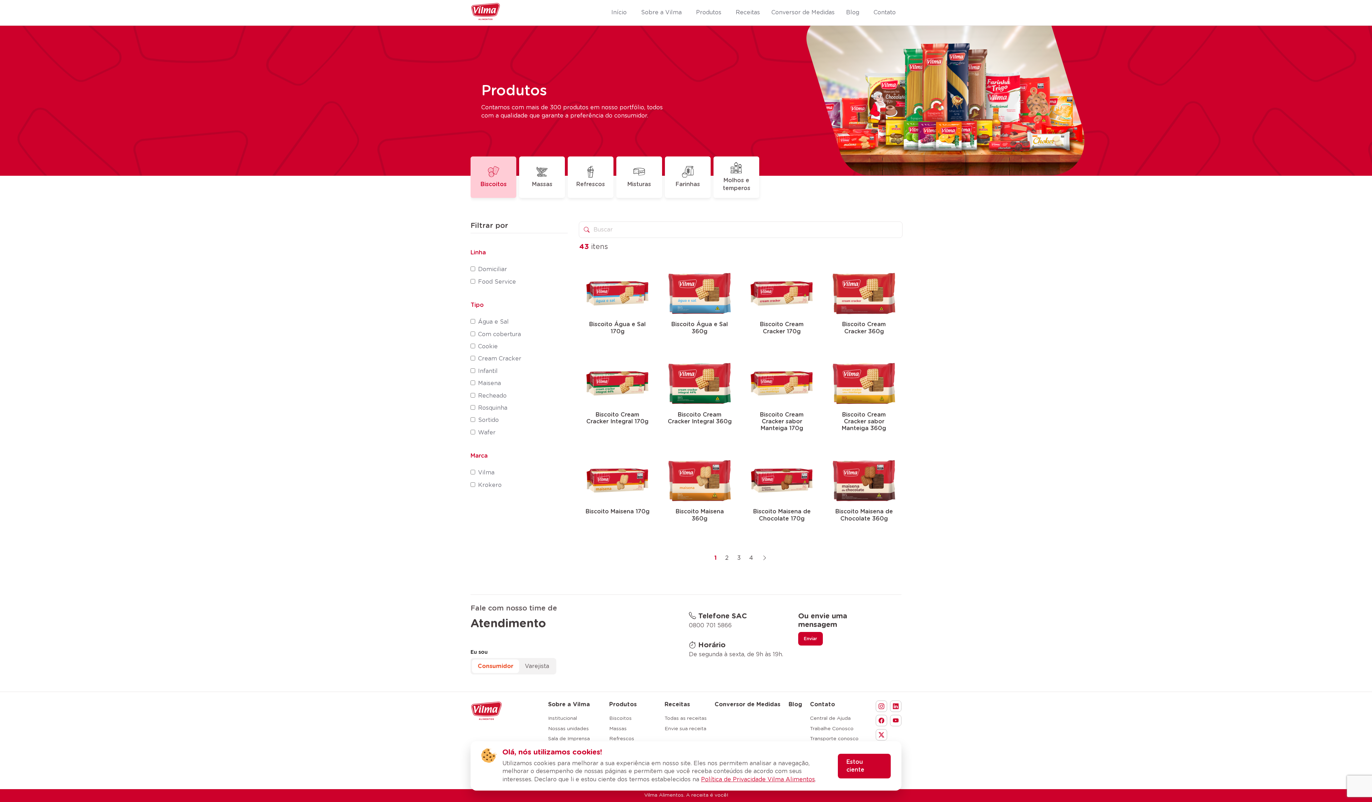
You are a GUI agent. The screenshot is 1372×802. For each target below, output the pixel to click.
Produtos (623, 704)
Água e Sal (493, 322)
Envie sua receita (685, 728)
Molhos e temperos (736, 184)
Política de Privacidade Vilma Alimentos (758, 779)
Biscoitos (494, 184)
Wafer (487, 432)
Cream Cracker (499, 359)
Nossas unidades (568, 728)
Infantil (488, 371)
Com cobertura (499, 334)
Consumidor (495, 666)
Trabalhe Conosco (832, 728)
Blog (795, 704)
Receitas (677, 704)
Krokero (490, 485)
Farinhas (688, 184)
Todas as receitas (686, 718)
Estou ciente (855, 766)
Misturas (639, 184)
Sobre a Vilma (569, 704)
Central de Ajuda (830, 718)
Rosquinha (492, 408)
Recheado (492, 396)
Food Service (497, 282)
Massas (542, 184)
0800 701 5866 (710, 625)
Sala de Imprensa (569, 738)
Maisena (489, 383)
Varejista (537, 666)
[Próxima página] (764, 558)
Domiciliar (492, 269)
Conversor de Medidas (747, 704)
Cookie (488, 346)
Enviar (810, 639)
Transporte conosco (834, 738)
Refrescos (590, 184)
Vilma (486, 472)
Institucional (562, 718)
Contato (822, 704)
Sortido (488, 420)
